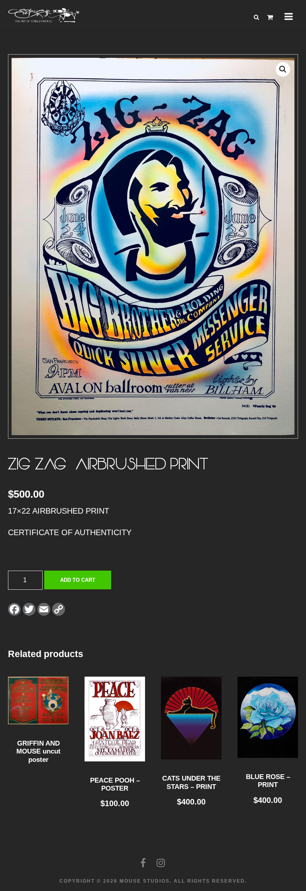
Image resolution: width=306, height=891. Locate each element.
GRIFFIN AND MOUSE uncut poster (38, 751)
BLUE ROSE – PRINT (268, 781)
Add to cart (77, 580)
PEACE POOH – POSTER (115, 784)
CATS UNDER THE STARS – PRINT (191, 782)
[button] (283, 69)
